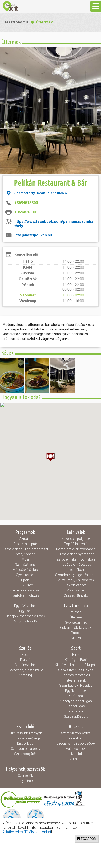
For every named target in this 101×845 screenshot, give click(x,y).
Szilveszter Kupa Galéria (75, 670)
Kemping (25, 675)
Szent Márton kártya (76, 733)
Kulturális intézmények (25, 733)
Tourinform (75, 738)
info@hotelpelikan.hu (33, 235)
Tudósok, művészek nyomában (76, 567)
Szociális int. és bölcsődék (75, 743)
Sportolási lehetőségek (25, 738)
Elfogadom (87, 839)
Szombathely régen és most (76, 575)
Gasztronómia (16, 22)
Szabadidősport (76, 716)
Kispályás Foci (76, 660)
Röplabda (76, 711)
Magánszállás (25, 665)
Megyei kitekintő (25, 621)
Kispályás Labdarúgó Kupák (76, 665)
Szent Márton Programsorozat (25, 549)
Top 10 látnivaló (76, 544)
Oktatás (76, 759)
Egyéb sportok (75, 691)
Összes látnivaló (76, 595)
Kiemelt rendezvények (25, 590)
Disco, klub (25, 743)
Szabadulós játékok (25, 748)
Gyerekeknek (25, 575)
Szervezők (25, 775)
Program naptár (25, 544)
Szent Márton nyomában (76, 554)
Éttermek (44, 22)
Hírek (76, 654)
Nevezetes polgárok (75, 539)
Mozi (25, 559)
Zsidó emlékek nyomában (76, 559)
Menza (76, 638)
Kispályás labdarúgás (76, 701)
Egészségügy (76, 748)
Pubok (76, 633)
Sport (25, 580)
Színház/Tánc (25, 564)
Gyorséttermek (76, 622)
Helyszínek (25, 781)
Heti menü (75, 612)
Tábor (25, 600)
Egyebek (25, 611)
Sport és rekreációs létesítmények (75, 677)
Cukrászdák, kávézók (75, 627)
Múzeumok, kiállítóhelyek (76, 580)
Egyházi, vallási (25, 606)
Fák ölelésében (76, 585)
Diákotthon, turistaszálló (25, 670)
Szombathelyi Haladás (76, 685)
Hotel (25, 654)
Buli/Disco (25, 585)
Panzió (25, 660)
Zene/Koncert (25, 554)
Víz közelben (76, 590)
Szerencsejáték (25, 754)
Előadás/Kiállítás (25, 570)
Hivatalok (76, 754)
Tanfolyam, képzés (25, 595)
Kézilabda (76, 696)
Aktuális (25, 539)
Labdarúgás (76, 706)
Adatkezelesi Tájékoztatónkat (26, 832)
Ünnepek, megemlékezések (25, 616)
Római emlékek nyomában (76, 549)
